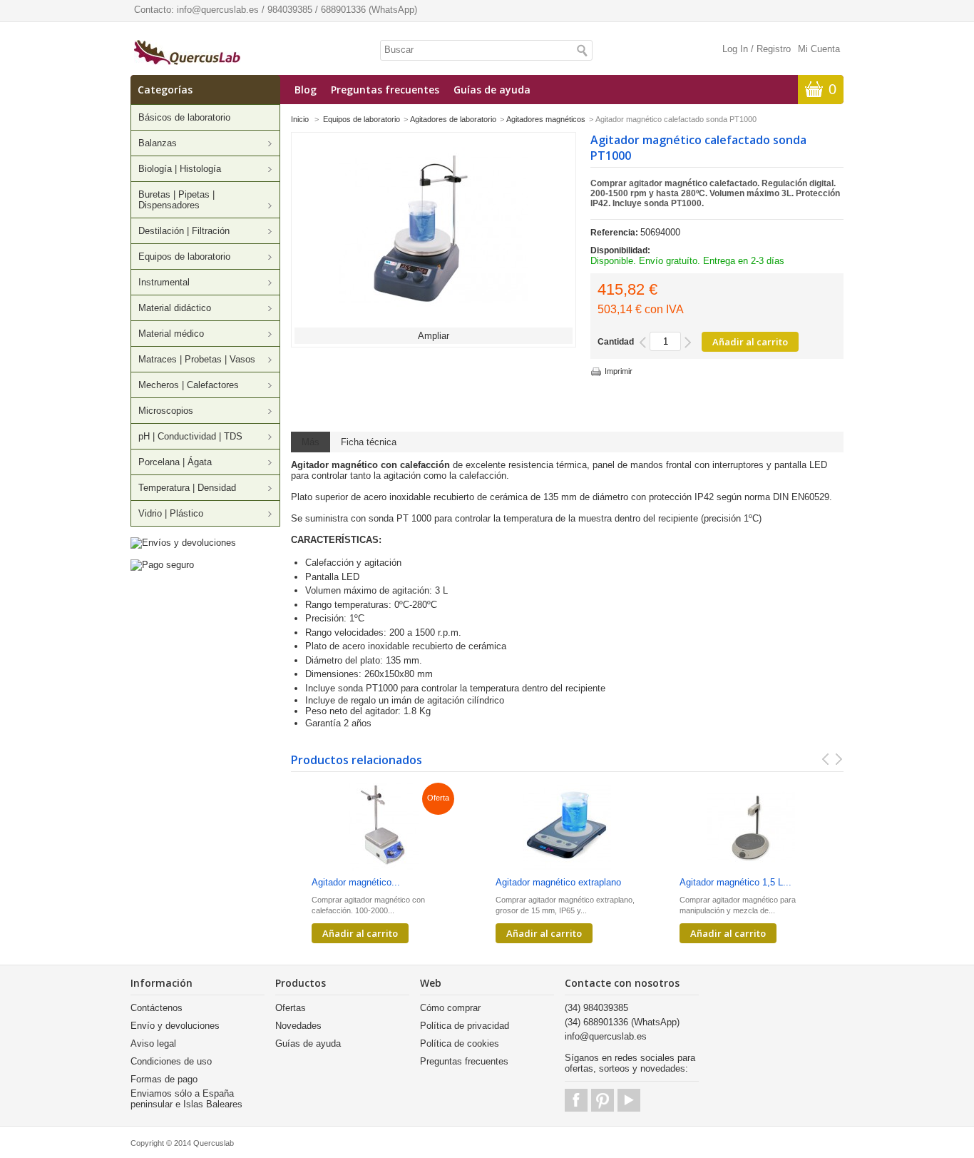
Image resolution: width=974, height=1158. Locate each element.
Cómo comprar (450, 1007)
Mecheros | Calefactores (188, 385)
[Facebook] (576, 1100)
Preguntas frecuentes (385, 89)
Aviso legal (153, 1043)
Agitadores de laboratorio (453, 119)
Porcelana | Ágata (175, 462)
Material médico (171, 333)
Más (310, 442)
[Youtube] (628, 1100)
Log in (735, 49)
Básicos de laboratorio (184, 117)
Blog (305, 89)
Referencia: (615, 233)
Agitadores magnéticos (545, 119)
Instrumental (164, 282)
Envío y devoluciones (175, 1025)
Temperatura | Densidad (187, 487)
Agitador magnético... (356, 882)
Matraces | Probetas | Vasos (196, 359)
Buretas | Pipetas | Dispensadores (176, 199)
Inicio (300, 119)
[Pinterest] (602, 1100)
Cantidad (616, 342)
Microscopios (165, 410)
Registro (774, 49)
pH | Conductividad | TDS (190, 436)
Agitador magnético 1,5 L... (735, 882)
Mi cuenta (819, 49)
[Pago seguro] (162, 564)
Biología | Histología (179, 168)
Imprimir (618, 371)
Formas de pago (164, 1079)
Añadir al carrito (360, 933)
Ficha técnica (368, 442)
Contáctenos (156, 1007)
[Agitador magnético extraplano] (567, 828)
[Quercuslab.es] (187, 53)
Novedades (298, 1025)
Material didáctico (174, 308)
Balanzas (157, 143)
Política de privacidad (464, 1025)
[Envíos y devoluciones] (183, 542)
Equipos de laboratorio (184, 256)
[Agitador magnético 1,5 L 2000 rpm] (751, 828)
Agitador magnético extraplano (558, 882)
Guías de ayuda (491, 89)
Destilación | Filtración (184, 230)
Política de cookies (459, 1043)
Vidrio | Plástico (170, 513)
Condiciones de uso (171, 1061)
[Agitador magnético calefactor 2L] (383, 828)
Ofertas (290, 1007)
